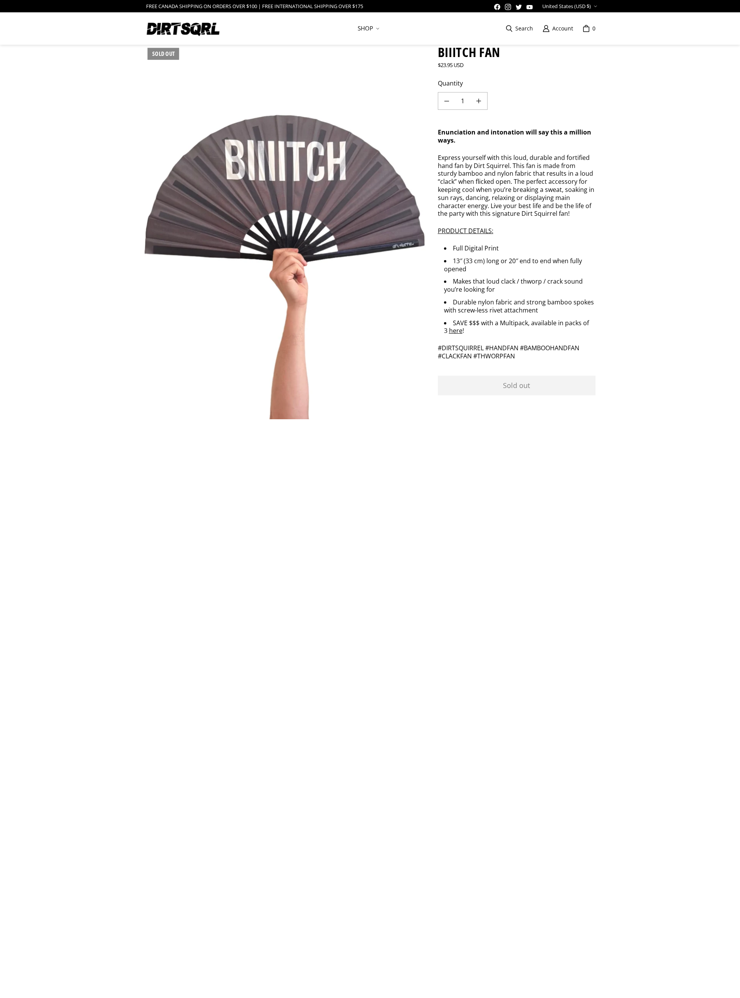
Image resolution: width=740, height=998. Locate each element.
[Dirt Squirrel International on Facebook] (497, 7)
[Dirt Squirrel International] (183, 28)
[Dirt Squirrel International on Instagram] (508, 7)
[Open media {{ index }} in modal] (285, 232)
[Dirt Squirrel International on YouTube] (529, 7)
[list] (285, 232)
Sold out (516, 385)
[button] (367, 28)
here (455, 330)
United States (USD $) (566, 6)
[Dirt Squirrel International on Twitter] (518, 7)
